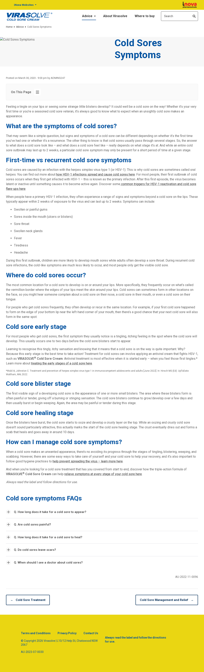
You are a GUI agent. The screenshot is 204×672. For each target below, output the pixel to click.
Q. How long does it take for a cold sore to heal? (48, 537)
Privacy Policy (67, 633)
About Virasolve (115, 16)
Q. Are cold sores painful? (32, 524)
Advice (87, 16)
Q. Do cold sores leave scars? (35, 550)
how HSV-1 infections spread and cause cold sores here (95, 174)
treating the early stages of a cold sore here (61, 363)
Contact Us (90, 633)
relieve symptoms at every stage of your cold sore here (103, 474)
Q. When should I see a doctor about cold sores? (48, 562)
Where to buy (145, 16)
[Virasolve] (29, 16)
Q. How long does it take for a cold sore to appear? (50, 512)
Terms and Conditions (36, 633)
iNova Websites (24, 4)
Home (9, 26)
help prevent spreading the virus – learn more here (88, 461)
